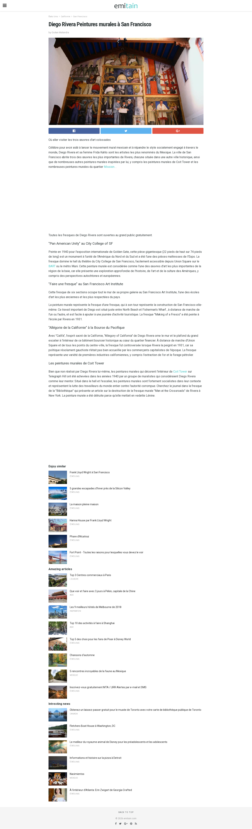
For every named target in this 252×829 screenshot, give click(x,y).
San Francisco (80, 16)
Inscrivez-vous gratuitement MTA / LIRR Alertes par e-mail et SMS (108, 687)
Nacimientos (77, 773)
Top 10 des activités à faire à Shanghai (92, 623)
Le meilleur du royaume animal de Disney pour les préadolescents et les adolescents (118, 741)
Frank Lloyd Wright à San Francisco (90, 472)
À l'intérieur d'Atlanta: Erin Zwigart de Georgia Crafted (101, 790)
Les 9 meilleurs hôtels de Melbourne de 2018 (95, 607)
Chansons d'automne (82, 655)
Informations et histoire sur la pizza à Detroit (95, 757)
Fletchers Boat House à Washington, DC (92, 725)
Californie (65, 16)
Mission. (109, 167)
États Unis (53, 16)
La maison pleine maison (84, 504)
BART (52, 266)
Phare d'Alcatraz (79, 536)
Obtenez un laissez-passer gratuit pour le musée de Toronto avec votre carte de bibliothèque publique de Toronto (135, 709)
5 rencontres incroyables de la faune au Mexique (98, 671)
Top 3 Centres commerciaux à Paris (90, 575)
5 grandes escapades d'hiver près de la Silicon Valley (100, 488)
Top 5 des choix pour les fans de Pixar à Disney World (100, 639)
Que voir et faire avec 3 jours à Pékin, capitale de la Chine (102, 591)
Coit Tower (180, 371)
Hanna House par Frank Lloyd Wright (90, 520)
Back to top (126, 812)
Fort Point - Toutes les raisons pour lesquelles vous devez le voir (106, 552)
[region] (126, 201)
